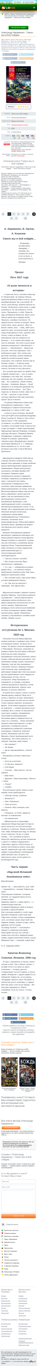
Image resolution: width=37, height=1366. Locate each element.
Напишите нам (15, 149)
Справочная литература (11, 1263)
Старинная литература (11, 1266)
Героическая (23, 1298)
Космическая (23, 1303)
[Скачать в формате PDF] (32, 138)
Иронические (5, 1301)
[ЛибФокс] (8, 8)
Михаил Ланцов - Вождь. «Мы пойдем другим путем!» (27, 1090)
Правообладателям (25, 1338)
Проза (6, 1245)
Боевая (21, 1296)
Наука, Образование (10, 1239)
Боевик (3, 1296)
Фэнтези (21, 1313)
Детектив (4, 1298)
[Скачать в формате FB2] (14, 138)
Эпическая (22, 1315)
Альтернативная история (19, 125)
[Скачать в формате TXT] (23, 138)
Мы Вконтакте (18, 62)
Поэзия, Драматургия (11, 1275)
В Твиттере (25, 54)
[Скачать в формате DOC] (28, 138)
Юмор (6, 1269)
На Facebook (9, 54)
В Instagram (9, 58)
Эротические (5, 1336)
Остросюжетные (6, 1331)
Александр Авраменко (18, 117)
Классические (5, 1306)
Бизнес (6, 1257)
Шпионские (5, 1313)
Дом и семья (8, 1254)
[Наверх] (31, 1362)
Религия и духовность (11, 1260)
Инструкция (20, 156)
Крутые (3, 1308)
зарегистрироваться (25, 1145)
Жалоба (7, 144)
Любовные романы (10, 1233)
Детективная (23, 1301)
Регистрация (29, 2)
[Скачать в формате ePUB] (18, 138)
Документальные (9, 1242)
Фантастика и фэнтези (11, 1230)
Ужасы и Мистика (24, 1310)
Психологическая (24, 1308)
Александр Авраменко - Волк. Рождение (9, 1089)
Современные (6, 1333)
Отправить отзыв (18, 1216)
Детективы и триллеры (11, 1236)
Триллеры (4, 1310)
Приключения (8, 1248)
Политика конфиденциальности (26, 1341)
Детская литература (10, 1251)
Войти (19, 2)
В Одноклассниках (27, 58)
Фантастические (6, 1329)
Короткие (4, 1326)
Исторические (6, 1303)
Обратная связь (24, 1345)
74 (25, 218)
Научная (21, 1306)
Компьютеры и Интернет (12, 1272)
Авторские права (18, 28)
